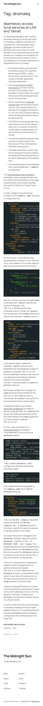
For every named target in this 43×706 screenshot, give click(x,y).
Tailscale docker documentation (21, 174)
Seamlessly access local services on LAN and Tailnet (20, 27)
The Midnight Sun (12, 3)
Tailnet (24, 110)
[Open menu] (38, 3)
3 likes (14, 628)
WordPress (35, 701)
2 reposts (7, 628)
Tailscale (7, 47)
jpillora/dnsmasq (11, 430)
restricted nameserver (13, 408)
